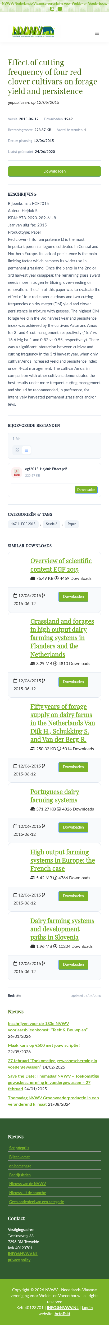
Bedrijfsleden (20, 1175)
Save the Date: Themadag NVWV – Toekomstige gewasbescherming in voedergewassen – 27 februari (53, 1082)
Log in (87, 1308)
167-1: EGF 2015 (23, 524)
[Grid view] (17, 450)
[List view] (26, 450)
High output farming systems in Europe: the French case (62, 860)
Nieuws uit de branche (27, 1193)
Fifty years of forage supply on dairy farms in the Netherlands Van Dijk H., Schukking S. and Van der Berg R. (62, 723)
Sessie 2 (51, 524)
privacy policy (19, 1260)
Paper (72, 524)
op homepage (20, 1166)
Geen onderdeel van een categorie (36, 1202)
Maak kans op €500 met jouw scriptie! (44, 1045)
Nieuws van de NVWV (27, 1184)
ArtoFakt (62, 1314)
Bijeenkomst (19, 1157)
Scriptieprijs (19, 1148)
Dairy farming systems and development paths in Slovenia (62, 929)
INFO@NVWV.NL (23, 1254)
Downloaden (54, 171)
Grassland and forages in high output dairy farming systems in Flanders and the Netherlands (62, 638)
